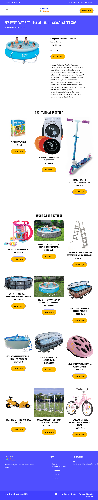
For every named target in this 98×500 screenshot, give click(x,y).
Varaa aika (86, 10)
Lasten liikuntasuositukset (59, 465)
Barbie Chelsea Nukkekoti (18, 249)
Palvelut (57, 470)
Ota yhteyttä (64, 494)
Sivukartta (89, 496)
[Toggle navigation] (7, 10)
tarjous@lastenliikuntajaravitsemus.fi (80, 2)
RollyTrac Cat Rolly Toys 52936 (18, 420)
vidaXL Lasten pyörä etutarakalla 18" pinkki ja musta (79, 422)
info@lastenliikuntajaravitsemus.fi (85, 464)
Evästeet (74, 494)
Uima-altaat (20, 28)
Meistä (56, 474)
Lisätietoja (57, 57)
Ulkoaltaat (10, 28)
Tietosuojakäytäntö (86, 494)
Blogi (56, 478)
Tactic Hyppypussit (18, 142)
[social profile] (19, 2)
